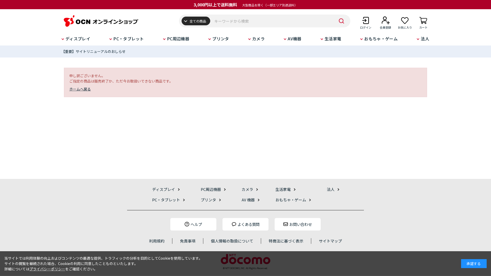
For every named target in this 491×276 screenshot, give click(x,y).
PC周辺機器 (178, 39)
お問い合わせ (300, 224)
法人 (425, 39)
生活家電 (333, 39)
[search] (341, 21)
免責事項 (187, 241)
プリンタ (220, 39)
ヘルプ (196, 224)
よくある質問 (249, 224)
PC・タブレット (128, 39)
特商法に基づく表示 (286, 241)
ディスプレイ (77, 39)
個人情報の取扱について (232, 241)
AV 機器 (248, 199)
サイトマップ (330, 241)
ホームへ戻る (80, 88)
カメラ (258, 39)
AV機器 (294, 39)
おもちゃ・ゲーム (381, 39)
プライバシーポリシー (47, 268)
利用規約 (156, 241)
